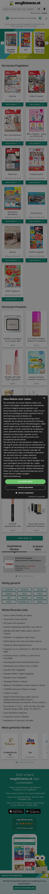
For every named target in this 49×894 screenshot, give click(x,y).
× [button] (44, 398)
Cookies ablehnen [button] (25, 487)
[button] (24, 493)
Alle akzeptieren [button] (25, 481)
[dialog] (24, 447)
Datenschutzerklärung (12, 476)
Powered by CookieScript (36, 497)
